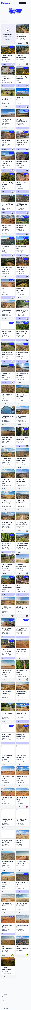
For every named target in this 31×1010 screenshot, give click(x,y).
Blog (3, 996)
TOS (3, 1000)
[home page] (5, 3)
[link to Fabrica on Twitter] (2, 1008)
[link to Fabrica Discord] (7, 1008)
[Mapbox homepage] (3, 22)
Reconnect (22, 3)
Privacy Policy (5, 1002)
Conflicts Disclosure (6, 1005)
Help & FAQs (5, 994)
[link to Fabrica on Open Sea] (4, 1008)
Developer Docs (5, 998)
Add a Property (5, 992)
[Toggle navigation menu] (28, 3)
